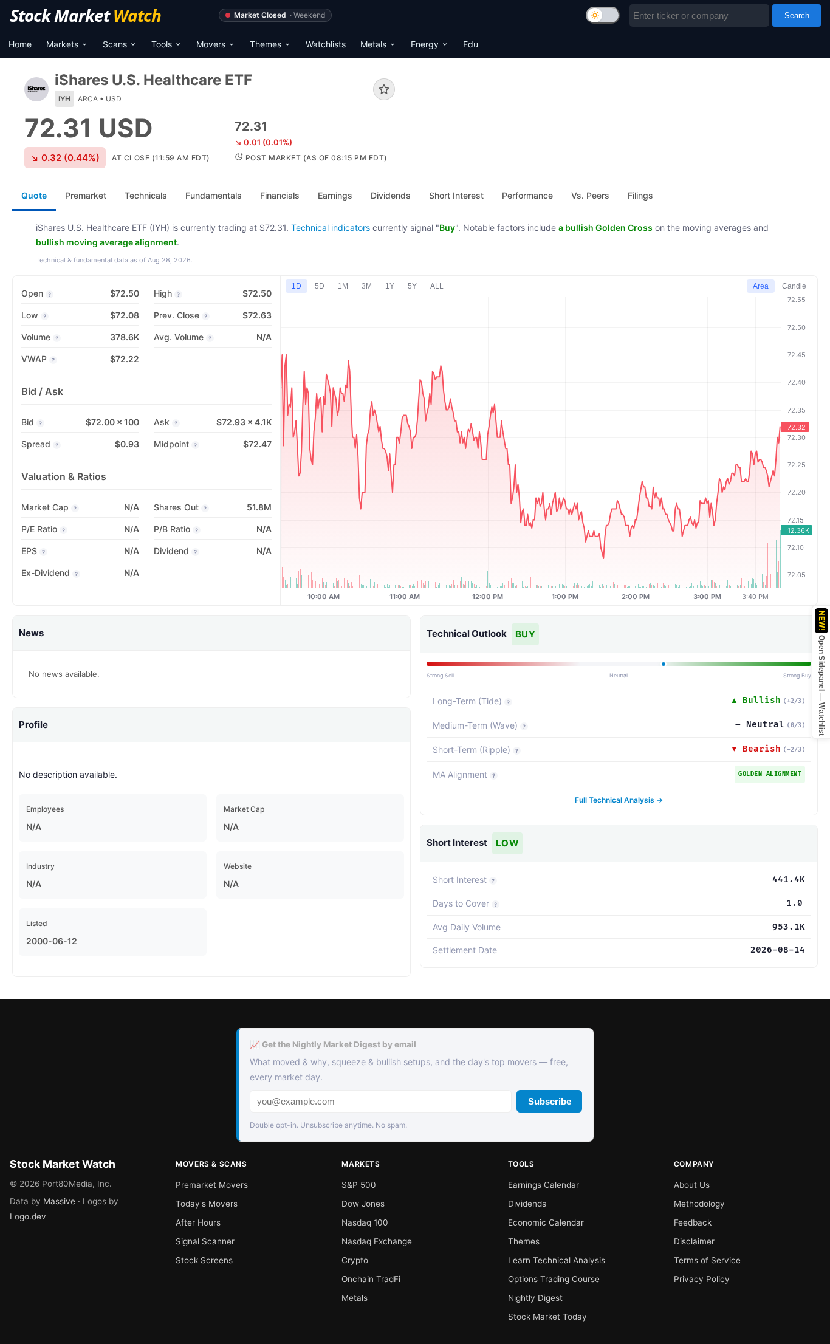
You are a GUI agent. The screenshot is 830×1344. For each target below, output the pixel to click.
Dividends (527, 1204)
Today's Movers (207, 1204)
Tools (161, 44)
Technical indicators (330, 227)
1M (343, 286)
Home (20, 44)
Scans (115, 44)
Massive (59, 1201)
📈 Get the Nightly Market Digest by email (333, 1044)
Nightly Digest (535, 1298)
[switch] (603, 15)
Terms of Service (707, 1260)
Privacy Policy (702, 1279)
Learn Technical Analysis (556, 1260)
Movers (210, 44)
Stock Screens (204, 1260)
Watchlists (326, 44)
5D (319, 286)
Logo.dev (28, 1216)
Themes (265, 44)
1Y (389, 286)
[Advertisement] (615, 112)
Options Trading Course (554, 1279)
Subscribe (549, 1101)
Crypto (354, 1260)
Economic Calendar (546, 1222)
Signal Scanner (205, 1241)
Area (761, 286)
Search (796, 15)
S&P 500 (358, 1185)
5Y (412, 286)
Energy (425, 44)
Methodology (699, 1204)
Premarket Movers (212, 1185)
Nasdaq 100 (364, 1222)
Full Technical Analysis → (619, 799)
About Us (692, 1185)
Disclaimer (694, 1241)
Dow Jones (363, 1204)
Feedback (693, 1222)
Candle (794, 286)
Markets (62, 44)
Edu (470, 44)
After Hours (198, 1222)
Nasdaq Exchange (376, 1241)
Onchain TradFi (370, 1279)
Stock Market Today (547, 1317)
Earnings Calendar (543, 1185)
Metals (373, 44)
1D (296, 286)
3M (367, 286)
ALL (437, 286)
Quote (34, 195)
